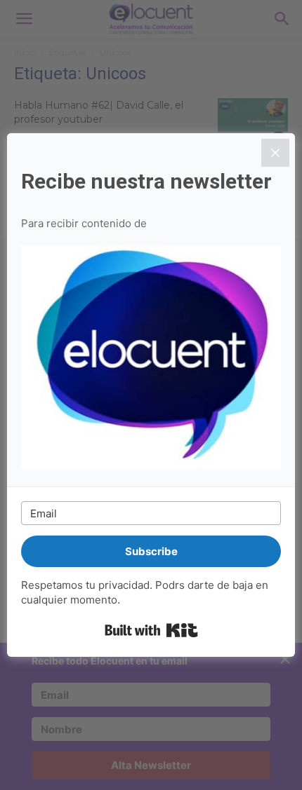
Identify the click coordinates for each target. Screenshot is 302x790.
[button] (151, 359)
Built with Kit (151, 630)
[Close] (275, 153)
